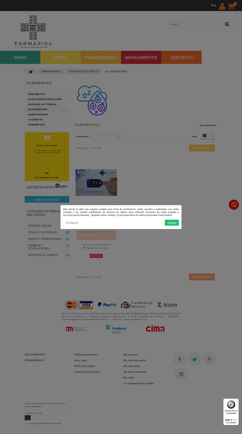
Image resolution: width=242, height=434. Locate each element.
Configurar (72, 222)
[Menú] (237, 401)
